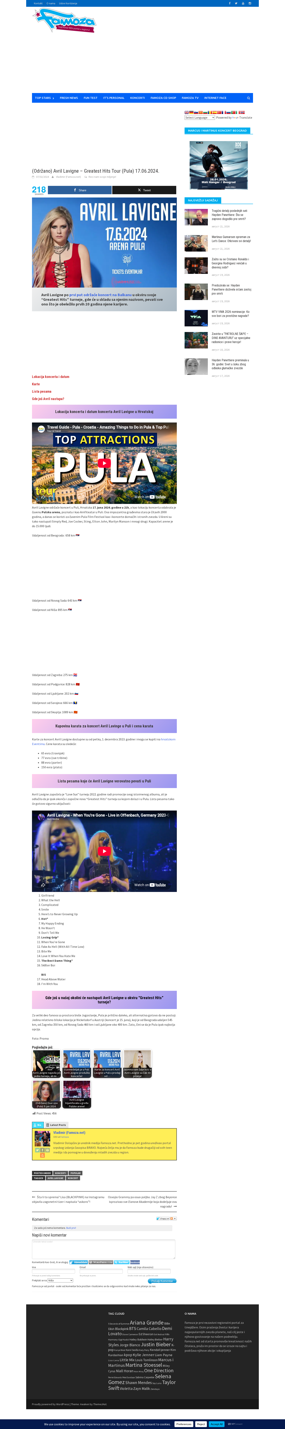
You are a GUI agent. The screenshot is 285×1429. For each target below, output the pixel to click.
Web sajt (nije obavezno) (140, 1267)
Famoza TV (190, 97)
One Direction (159, 1370)
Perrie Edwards (115, 1377)
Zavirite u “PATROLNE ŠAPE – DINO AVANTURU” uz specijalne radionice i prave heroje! (231, 338)
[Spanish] (214, 112)
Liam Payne (163, 1355)
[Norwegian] (242, 112)
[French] (224, 112)
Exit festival (159, 1334)
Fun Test (91, 97)
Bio (39, 1125)
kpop (128, 1354)
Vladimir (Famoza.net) (68, 177)
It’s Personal (113, 97)
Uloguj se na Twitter (122, 1262)
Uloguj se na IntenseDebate (78, 1262)
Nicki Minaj (139, 1371)
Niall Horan (124, 1371)
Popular (75, 1173)
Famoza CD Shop (163, 97)
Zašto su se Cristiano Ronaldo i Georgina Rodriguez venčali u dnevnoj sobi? (230, 263)
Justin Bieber (156, 1344)
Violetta (126, 1388)
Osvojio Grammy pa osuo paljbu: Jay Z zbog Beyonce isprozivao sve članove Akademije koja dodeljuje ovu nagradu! (142, 1201)
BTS (132, 1328)
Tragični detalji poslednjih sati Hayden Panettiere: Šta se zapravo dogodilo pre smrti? (229, 215)
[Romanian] (210, 112)
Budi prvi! (71, 1228)
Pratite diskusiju (173, 1218)
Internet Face (215, 97)
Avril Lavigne (55, 1178)
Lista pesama (41, 391)
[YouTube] (42, 1154)
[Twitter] (37, 1149)
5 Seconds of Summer (118, 1323)
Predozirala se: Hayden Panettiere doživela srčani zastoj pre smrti (231, 289)
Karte (36, 384)
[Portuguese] (233, 112)
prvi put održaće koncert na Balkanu (100, 294)
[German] (191, 112)
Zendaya (155, 1389)
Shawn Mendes (138, 1382)
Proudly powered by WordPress (50, 1404)
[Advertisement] (178, 52)
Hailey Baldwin (138, 1339)
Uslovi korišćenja (68, 3)
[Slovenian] (196, 112)
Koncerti (137, 97)
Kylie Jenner (143, 1354)
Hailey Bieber (155, 1339)
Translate (245, 117)
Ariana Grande (147, 1322)
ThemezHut (99, 1404)
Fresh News (69, 97)
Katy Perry (144, 1350)
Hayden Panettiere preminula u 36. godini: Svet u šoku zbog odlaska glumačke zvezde (230, 364)
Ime (34, 1267)
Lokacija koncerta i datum (50, 377)
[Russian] (228, 112)
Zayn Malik (141, 1388)
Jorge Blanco (129, 1345)
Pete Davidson (128, 1377)
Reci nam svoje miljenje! (102, 177)
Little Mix (127, 1359)
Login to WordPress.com (101, 1262)
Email (83, 1267)
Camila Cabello (149, 1328)
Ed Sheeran (146, 1334)
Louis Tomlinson (146, 1360)
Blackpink (122, 1329)
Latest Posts (58, 1125)
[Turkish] (219, 112)
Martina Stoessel (143, 1365)
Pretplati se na (40, 1280)
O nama (51, 3)
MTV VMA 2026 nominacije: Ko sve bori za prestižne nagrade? (231, 314)
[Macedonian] (201, 112)
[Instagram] (47, 1149)
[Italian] (238, 112)
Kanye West (119, 1350)
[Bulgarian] (205, 112)
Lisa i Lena (113, 1360)
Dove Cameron (130, 1334)
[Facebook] (42, 1149)
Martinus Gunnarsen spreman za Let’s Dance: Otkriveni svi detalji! (231, 239)
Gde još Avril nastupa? (48, 399)
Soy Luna (157, 1383)
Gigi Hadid (123, 1339)
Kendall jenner (160, 1350)
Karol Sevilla (132, 1350)
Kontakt (38, 3)
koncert (73, 1178)
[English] (187, 112)
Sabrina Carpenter (145, 1377)
